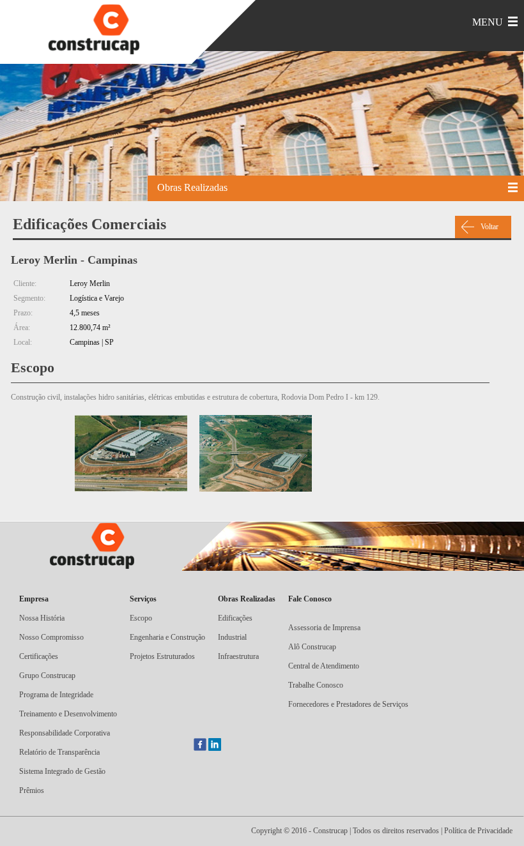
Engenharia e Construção (167, 637)
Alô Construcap (312, 646)
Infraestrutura (238, 656)
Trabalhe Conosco (315, 685)
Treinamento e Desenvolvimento (68, 713)
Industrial (232, 637)
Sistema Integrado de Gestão (62, 771)
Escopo (141, 618)
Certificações (38, 656)
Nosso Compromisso (51, 637)
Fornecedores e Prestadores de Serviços (348, 704)
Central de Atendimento (323, 665)
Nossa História (42, 618)
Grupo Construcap (47, 675)
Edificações (235, 618)
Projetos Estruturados (162, 656)
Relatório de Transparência (59, 752)
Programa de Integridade (56, 694)
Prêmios (31, 790)
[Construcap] (102, 30)
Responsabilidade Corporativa (64, 733)
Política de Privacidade (478, 830)
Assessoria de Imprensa (324, 627)
